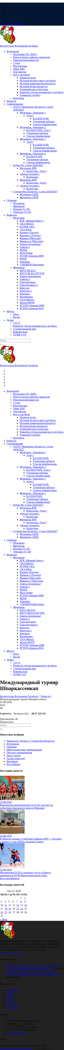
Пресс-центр (14, 755)
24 (1, 912)
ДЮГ (9, 999)
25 (6, 912)
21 (17, 908)
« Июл (3, 919)
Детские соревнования (19, 752)
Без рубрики (13, 764)
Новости (11, 996)
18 (6, 908)
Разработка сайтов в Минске (16, 1048)
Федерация (13, 743)
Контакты (12, 1008)
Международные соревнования (24, 749)
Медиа (10, 993)
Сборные (12, 746)
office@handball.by (17, 1032)
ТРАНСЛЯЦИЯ (12, 24)
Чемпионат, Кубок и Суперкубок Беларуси (30, 741)
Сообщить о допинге (11, 952)
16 (25, 905)
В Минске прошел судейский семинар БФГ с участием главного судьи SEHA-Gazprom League (34, 973)
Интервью (12, 761)
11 (6, 905)
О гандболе (13, 1005)
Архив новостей (16, 758)
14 (17, 905)
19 (9, 908)
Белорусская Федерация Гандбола (19, 45)
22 (21, 908)
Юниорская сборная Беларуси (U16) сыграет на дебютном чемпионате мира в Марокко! (33, 967)
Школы (11, 1002)
